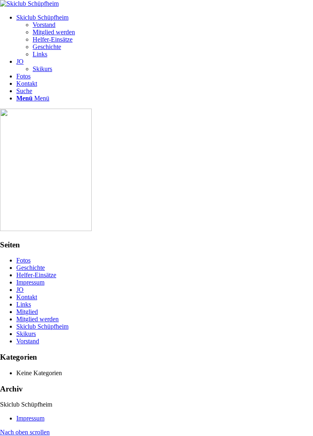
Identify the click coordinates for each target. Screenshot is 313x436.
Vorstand (27, 341)
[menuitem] (164, 36)
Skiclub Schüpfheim (42, 326)
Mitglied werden (37, 319)
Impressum (30, 282)
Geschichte (30, 267)
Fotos (23, 260)
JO (20, 289)
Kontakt (26, 297)
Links (23, 304)
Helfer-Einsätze (36, 274)
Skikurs (26, 333)
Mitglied (27, 311)
